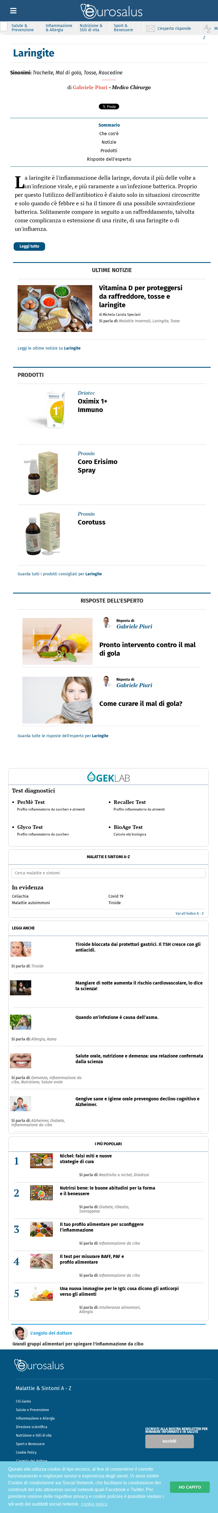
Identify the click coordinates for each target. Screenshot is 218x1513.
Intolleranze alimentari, (120, 1307)
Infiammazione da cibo (31, 1125)
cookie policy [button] (94, 1504)
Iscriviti (169, 1441)
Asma (51, 1039)
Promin (86, 453)
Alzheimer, (40, 1120)
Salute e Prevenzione (32, 1410)
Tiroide (37, 966)
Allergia (86, 1311)
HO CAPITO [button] (190, 1487)
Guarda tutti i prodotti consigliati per (60, 574)
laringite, (161, 321)
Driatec (86, 392)
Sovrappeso (89, 1211)
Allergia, (39, 1039)
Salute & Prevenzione (23, 27)
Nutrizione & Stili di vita (91, 27)
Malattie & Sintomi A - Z (43, 1388)
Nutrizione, (31, 1082)
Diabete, (57, 1120)
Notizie (109, 142)
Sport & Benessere (123, 27)
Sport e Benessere (30, 1444)
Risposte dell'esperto (109, 159)
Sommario (109, 125)
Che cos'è (109, 133)
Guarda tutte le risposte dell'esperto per (63, 735)
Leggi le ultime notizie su (49, 348)
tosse (175, 321)
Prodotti (109, 150)
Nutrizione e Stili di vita (34, 1435)
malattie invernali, (135, 321)
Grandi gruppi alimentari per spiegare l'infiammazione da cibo (77, 1344)
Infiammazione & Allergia (59, 27)
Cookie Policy (26, 1453)
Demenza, (40, 1077)
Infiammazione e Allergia (35, 1418)
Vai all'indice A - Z (190, 914)
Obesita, (122, 1207)
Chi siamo (23, 1401)
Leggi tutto (29, 246)
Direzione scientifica (31, 1427)
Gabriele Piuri (90, 87)
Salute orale (52, 1082)
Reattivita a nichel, (116, 1175)
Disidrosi (141, 1175)
